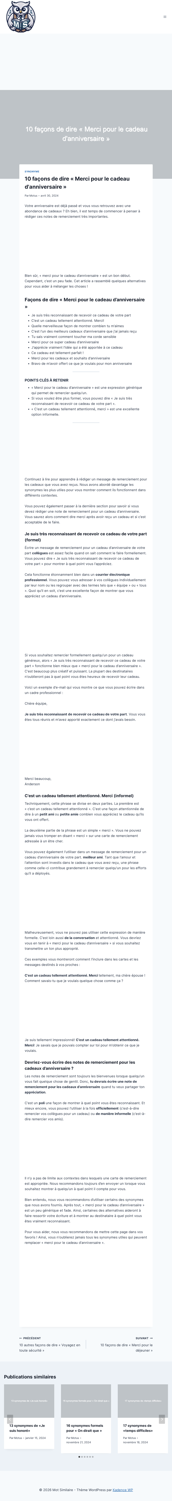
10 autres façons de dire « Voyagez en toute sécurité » (49, 1344)
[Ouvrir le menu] (165, 16)
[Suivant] (162, 1419)
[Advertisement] (86, 65)
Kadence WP (123, 1490)
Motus (33, 195)
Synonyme (32, 171)
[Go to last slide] (10, 1419)
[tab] (79, 1457)
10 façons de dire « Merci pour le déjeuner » (126, 1344)
